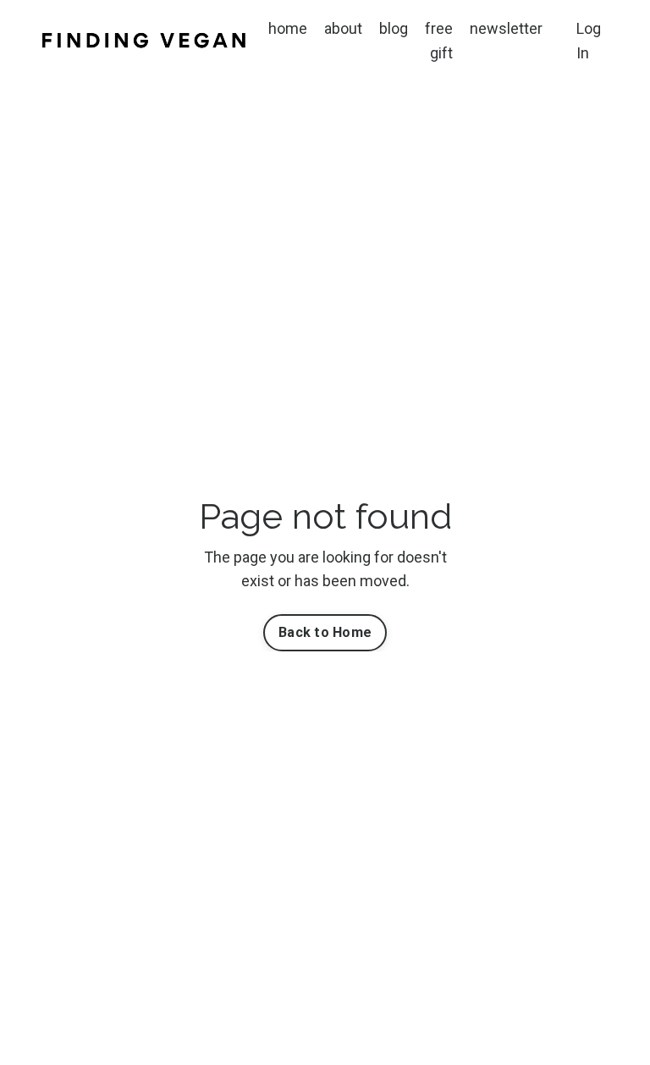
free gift (439, 40)
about (343, 28)
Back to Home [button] (325, 632)
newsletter (506, 28)
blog (393, 28)
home (287, 28)
